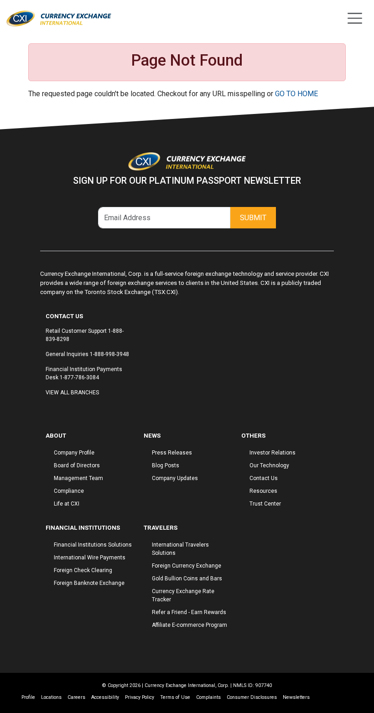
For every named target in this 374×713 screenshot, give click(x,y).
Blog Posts (165, 465)
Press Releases (172, 453)
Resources (263, 491)
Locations (51, 697)
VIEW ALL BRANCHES (72, 392)
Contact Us (263, 478)
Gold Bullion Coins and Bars (187, 578)
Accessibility (105, 697)
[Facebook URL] (48, 410)
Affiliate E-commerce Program (189, 625)
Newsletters (296, 697)
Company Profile (74, 453)
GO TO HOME (296, 93)
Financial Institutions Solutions (93, 545)
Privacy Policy (139, 697)
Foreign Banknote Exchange (89, 583)
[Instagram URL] (52, 410)
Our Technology (269, 465)
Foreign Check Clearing (83, 570)
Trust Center (265, 504)
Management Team (78, 478)
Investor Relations (272, 453)
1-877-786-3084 (79, 377)
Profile (28, 697)
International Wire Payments (89, 557)
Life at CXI (66, 504)
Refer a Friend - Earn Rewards (189, 612)
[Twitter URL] (57, 410)
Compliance (69, 491)
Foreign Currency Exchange (186, 566)
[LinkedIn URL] (61, 410)
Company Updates (175, 478)
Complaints (208, 697)
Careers (76, 697)
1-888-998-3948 (109, 354)
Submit (253, 217)
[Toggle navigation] (354, 18)
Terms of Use (175, 697)
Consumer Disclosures (252, 697)
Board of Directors (77, 465)
